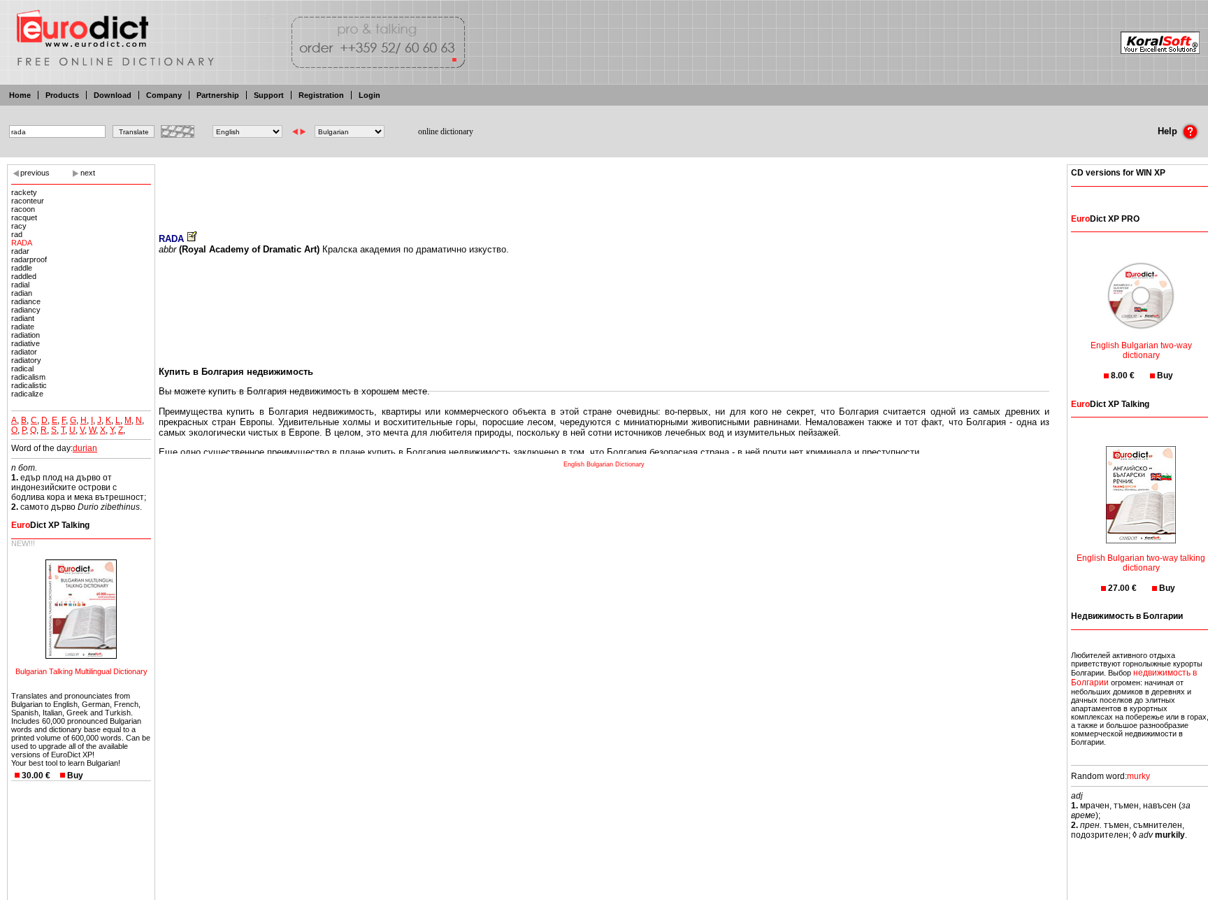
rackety (24, 192)
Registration (321, 95)
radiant (22, 318)
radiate (22, 326)
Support (269, 95)
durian (85, 448)
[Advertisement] (604, 189)
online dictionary (445, 131)
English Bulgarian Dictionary (604, 464)
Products (62, 95)
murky (1138, 776)
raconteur (27, 201)
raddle (21, 268)
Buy (75, 775)
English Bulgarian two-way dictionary (1141, 350)
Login (369, 95)
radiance (26, 301)
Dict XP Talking (50, 525)
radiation (25, 335)
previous (35, 173)
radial (20, 284)
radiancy (26, 310)
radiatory (26, 360)
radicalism (28, 377)
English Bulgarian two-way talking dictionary (1141, 563)
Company (164, 95)
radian (21, 293)
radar (20, 251)
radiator (24, 352)
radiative (25, 343)
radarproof (29, 259)
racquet (24, 217)
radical (22, 368)
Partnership (217, 95)
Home (20, 95)
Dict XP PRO (1105, 219)
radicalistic (29, 385)
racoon (23, 209)
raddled (23, 276)
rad (16, 234)
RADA (21, 242)
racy (19, 226)
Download (112, 95)
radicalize (27, 394)
